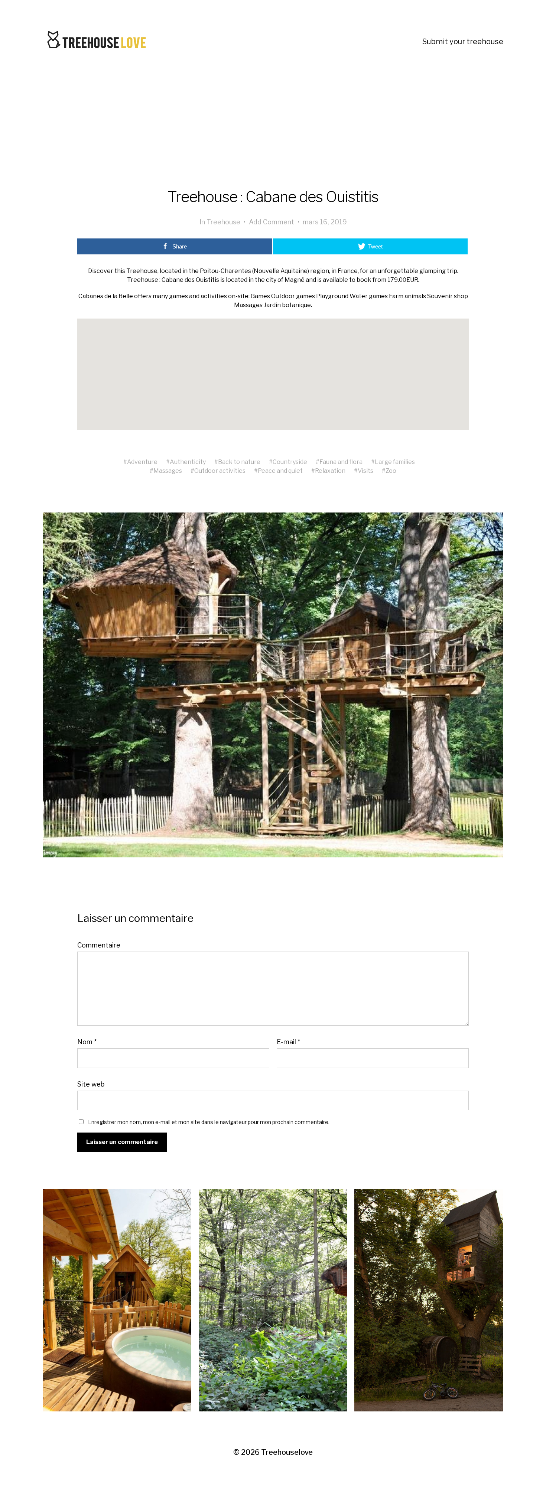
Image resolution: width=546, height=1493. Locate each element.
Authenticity (188, 461)
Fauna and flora (341, 461)
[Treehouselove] (98, 41)
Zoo (391, 470)
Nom (87, 1042)
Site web (90, 1084)
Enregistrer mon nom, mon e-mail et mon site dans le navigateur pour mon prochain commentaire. (208, 1122)
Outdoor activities (220, 470)
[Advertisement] (273, 135)
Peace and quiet (280, 470)
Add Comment (271, 222)
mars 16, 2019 (325, 222)
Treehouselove (287, 1452)
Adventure (142, 461)
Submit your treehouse (462, 41)
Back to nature (239, 461)
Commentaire (98, 945)
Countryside (290, 461)
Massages (167, 470)
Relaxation (330, 470)
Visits (365, 470)
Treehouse (223, 222)
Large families (395, 461)
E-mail (288, 1042)
